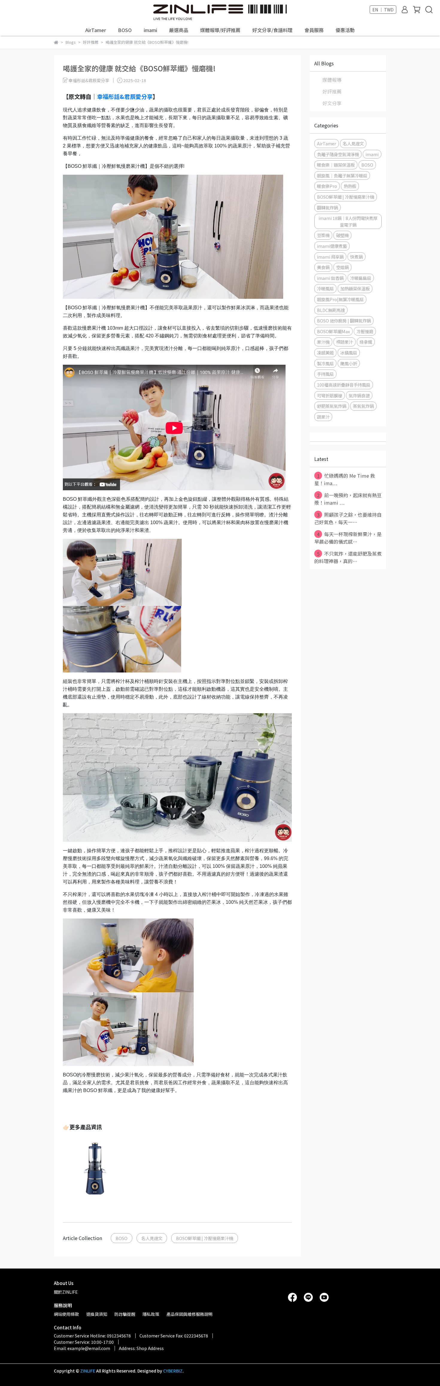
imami (150, 30)
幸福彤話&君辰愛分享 (125, 96)
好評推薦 (332, 91)
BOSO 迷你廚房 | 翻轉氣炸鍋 (344, 320)
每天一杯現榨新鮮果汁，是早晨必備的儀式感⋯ (348, 537)
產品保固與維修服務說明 (189, 1314)
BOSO (125, 30)
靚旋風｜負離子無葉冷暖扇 (342, 175)
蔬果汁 (323, 417)
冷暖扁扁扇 (360, 278)
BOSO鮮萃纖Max (333, 331)
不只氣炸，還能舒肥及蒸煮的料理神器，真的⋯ (348, 557)
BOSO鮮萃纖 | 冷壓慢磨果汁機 (204, 1238)
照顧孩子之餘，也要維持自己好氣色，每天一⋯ (348, 518)
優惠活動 (345, 30)
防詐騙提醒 (124, 1314)
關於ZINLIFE (66, 1292)
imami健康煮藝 (332, 246)
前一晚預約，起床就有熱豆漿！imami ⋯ (348, 498)
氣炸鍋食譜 (359, 395)
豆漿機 (323, 235)
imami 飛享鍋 (330, 257)
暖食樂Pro (327, 186)
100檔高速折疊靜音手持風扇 (343, 384)
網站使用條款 (66, 1314)
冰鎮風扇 (348, 352)
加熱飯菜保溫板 (355, 288)
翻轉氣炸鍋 (327, 207)
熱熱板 (350, 186)
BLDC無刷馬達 (331, 310)
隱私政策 (150, 1314)
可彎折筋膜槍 (329, 395)
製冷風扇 (325, 363)
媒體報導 (332, 79)
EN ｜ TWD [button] (383, 9)
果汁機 (323, 342)
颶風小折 (348, 363)
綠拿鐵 (365, 342)
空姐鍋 (342, 267)
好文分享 (332, 103)
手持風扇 (325, 374)
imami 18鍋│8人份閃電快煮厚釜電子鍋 (347, 221)
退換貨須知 (96, 1314)
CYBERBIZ (173, 1371)
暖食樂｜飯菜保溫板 (336, 165)
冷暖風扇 (325, 288)
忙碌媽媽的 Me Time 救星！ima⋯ (344, 479)
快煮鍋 (356, 257)
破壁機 (342, 235)
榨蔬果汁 (344, 342)
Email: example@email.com (82, 1348)
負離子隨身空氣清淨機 (338, 154)
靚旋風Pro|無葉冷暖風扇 (340, 299)
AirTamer (95, 30)
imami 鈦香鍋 (330, 278)
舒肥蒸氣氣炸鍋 (331, 406)
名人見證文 (151, 1238)
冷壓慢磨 (364, 331)
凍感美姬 (325, 352)
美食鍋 (323, 267)
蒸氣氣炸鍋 (363, 406)
